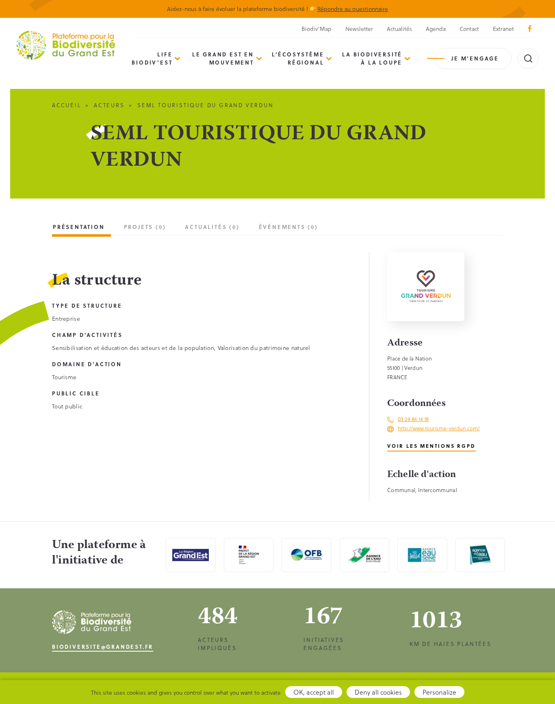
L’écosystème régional (298, 58)
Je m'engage (475, 58)
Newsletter (359, 28)
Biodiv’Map (316, 28)
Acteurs (109, 105)
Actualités (399, 28)
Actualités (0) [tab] (212, 227)
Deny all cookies (378, 692)
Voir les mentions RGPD (431, 445)
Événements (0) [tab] (288, 227)
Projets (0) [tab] (145, 227)
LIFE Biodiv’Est (152, 58)
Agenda (436, 28)
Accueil (66, 105)
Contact (469, 28)
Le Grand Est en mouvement (223, 58)
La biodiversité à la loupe (372, 58)
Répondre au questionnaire (352, 8)
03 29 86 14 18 (413, 419)
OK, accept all (313, 692)
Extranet (503, 28)
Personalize (439, 692)
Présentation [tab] (79, 227)
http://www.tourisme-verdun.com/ (439, 428)
